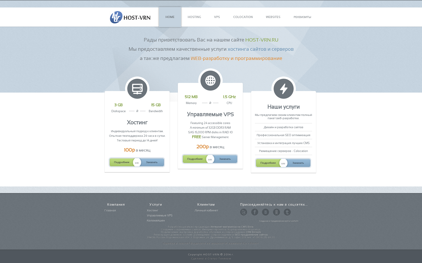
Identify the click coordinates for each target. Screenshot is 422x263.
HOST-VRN (211, 254)
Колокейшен (156, 220)
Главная (110, 210)
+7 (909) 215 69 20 (264, 237)
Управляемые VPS (160, 215)
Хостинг (152, 210)
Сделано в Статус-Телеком (211, 258)
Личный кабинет (206, 210)
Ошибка (169, 243)
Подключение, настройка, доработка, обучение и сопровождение (211, 232)
